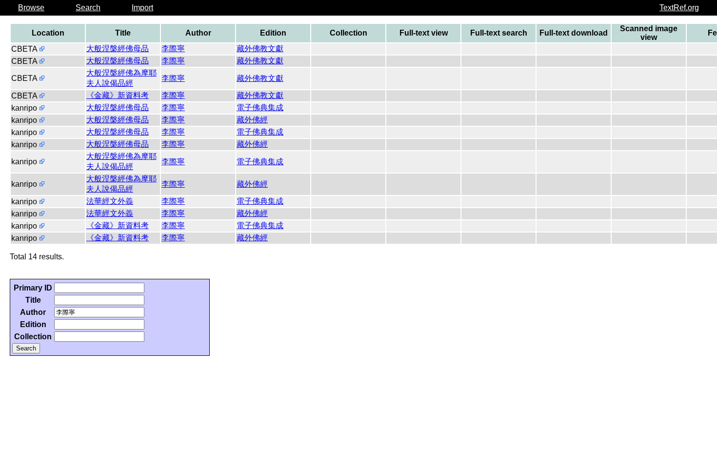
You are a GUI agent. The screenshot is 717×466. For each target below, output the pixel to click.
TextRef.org (679, 7)
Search (88, 7)
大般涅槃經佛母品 (117, 48)
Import (142, 7)
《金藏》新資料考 (117, 95)
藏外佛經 (252, 120)
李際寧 (173, 48)
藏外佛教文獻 (260, 48)
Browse (31, 7)
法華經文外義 (109, 201)
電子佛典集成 (260, 107)
